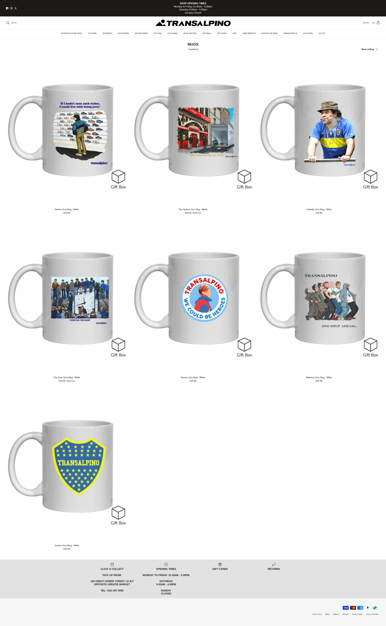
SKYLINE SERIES (141, 33)
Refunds (345, 614)
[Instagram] (11, 8)
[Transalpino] (193, 22)
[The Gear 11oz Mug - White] (67, 298)
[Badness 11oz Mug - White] (319, 298)
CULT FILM (158, 33)
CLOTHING (92, 33)
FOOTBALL (206, 33)
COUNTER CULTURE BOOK (71, 33)
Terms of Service (372, 614)
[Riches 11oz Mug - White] (67, 130)
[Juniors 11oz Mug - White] (67, 466)
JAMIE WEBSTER (249, 33)
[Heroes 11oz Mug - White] (193, 298)
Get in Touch (317, 614)
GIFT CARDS (222, 33)
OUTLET (322, 33)
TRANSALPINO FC (290, 33)
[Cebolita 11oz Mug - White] (319, 130)
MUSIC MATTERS (190, 33)
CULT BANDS (173, 33)
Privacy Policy (357, 614)
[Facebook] (7, 8)
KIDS (234, 33)
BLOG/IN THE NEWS (269, 33)
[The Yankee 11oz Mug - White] (193, 130)
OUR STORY (308, 33)
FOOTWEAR (107, 33)
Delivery (336, 614)
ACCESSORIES (123, 33)
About (327, 614)
